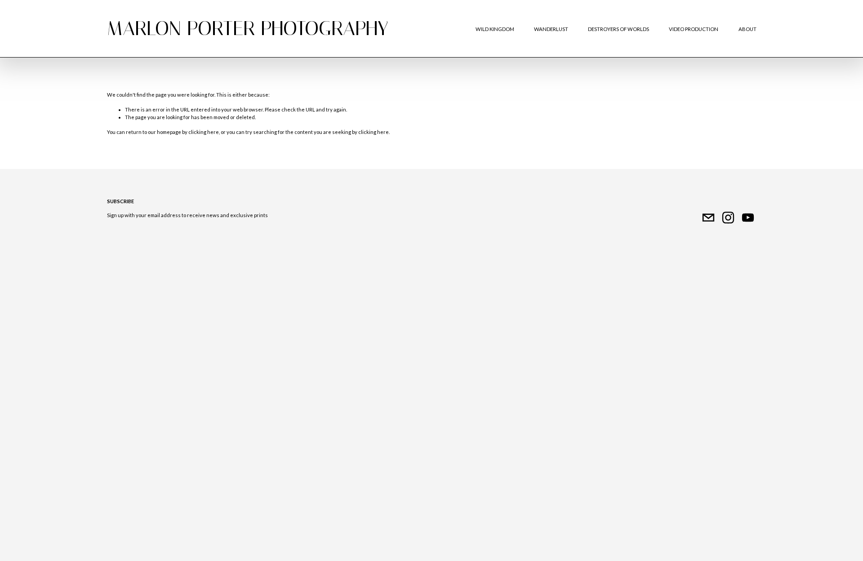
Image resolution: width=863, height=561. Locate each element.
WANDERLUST (551, 29)
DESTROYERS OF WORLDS (618, 29)
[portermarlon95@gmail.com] (708, 217)
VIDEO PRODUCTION (693, 29)
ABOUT (747, 29)
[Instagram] (728, 217)
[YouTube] (748, 217)
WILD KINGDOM (495, 29)
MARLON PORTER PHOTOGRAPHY (247, 28)
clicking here (203, 132)
